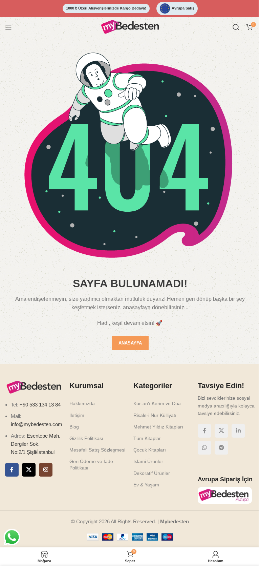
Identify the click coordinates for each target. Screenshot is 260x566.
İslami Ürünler (148, 461)
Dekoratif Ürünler (151, 473)
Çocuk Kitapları (149, 450)
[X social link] (29, 470)
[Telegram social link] (221, 448)
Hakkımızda (82, 403)
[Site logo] (130, 26)
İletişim (76, 415)
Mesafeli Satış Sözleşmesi (97, 450)
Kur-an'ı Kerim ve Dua (157, 403)
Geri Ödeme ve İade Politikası (91, 464)
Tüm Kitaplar (147, 438)
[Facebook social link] (12, 470)
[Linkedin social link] (238, 431)
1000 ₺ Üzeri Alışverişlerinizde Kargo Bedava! (106, 8)
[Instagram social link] (45, 470)
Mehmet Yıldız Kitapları (158, 426)
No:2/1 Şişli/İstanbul (33, 452)
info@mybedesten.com (36, 424)
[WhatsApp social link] (204, 448)
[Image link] (34, 387)
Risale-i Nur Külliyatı (154, 415)
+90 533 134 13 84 (39, 404)
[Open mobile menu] (8, 27)
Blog (74, 426)
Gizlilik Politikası (86, 438)
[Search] (236, 27)
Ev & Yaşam (146, 484)
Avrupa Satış (183, 8)
